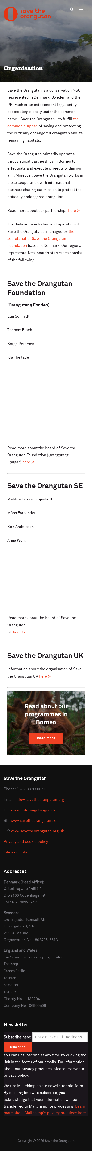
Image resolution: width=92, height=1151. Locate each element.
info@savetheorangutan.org (40, 800)
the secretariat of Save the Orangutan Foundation (40, 239)
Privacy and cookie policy (26, 842)
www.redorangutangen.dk (33, 810)
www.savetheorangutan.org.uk (37, 831)
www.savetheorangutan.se (33, 820)
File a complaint (18, 852)
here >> (74, 211)
